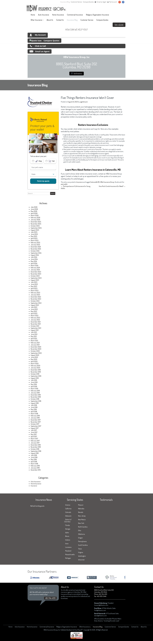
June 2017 (34, 432)
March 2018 (34, 414)
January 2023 (35, 295)
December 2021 (36, 322)
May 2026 (34, 211)
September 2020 (36, 353)
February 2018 (35, 416)
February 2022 (35, 318)
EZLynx (79, 630)
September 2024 (36, 253)
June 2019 (34, 382)
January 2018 (35, 418)
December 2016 (36, 445)
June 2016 (34, 457)
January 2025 (35, 245)
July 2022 (34, 307)
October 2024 (35, 251)
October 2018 (35, 399)
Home (33, 15)
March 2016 (34, 464)
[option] (46, 578)
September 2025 (36, 228)
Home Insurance (58, 15)
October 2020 (35, 351)
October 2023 (35, 276)
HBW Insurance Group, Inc (52, 630)
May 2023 (34, 286)
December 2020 (36, 347)
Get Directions (78, 73)
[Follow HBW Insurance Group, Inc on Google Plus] (119, 2)
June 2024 (34, 259)
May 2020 (34, 359)
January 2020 (35, 368)
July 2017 (34, 430)
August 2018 (35, 403)
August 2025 (35, 230)
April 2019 (34, 386)
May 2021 (34, 336)
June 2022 (34, 309)
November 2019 (36, 372)
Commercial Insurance (75, 15)
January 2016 (35, 468)
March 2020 (35, 363)
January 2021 (35, 345)
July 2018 (34, 405)
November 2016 (36, 447)
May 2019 (34, 384)
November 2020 (36, 349)
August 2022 (35, 305)
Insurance (34, 486)
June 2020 (34, 357)
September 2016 (36, 451)
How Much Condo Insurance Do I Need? (112, 186)
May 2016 (34, 459)
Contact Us (60, 20)
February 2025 (35, 243)
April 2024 (34, 263)
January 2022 (35, 320)
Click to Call (40, 46)
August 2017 (35, 428)
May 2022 (34, 311)
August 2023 (35, 280)
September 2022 (36, 303)
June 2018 (34, 407)
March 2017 (34, 439)
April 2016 (34, 461)
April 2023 (34, 288)
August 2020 (35, 355)
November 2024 (36, 249)
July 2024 (34, 257)
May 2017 (34, 434)
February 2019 (35, 391)
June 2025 (34, 234)
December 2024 (36, 247)
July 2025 (34, 232)
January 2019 (35, 393)
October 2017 (35, 424)
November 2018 (36, 397)
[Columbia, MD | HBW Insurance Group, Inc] (46, 8)
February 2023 (35, 293)
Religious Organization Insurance (97, 15)
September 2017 (36, 426)
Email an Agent (101, 2)
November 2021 (36, 324)
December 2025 (36, 222)
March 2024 (34, 265)
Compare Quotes (88, 2)
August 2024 (35, 255)
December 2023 (36, 272)
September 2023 (36, 278)
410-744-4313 (50, 598)
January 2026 (35, 220)
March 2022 (34, 316)
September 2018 (36, 401)
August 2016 (35, 453)
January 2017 (35, 443)
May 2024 (34, 261)
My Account (113, 2)
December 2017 (36, 420)
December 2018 (36, 395)
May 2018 (34, 409)
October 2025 (35, 226)
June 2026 (34, 209)
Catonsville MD (95, 182)
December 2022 (36, 297)
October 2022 (35, 301)
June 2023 (34, 284)
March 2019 (34, 388)
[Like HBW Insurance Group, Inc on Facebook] (123, 2)
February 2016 (35, 466)
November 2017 (36, 422)
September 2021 (36, 328)
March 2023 (34, 290)
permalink (64, 184)
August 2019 (35, 378)
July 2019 (34, 380)
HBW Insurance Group (107, 182)
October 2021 (35, 326)
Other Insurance (36, 20)
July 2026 (34, 207)
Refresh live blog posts (37, 506)
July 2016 (34, 455)
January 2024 (35, 270)
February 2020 (35, 366)
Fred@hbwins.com (100, 610)
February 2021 (35, 343)
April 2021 (34, 338)
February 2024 (35, 268)
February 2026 (35, 217)
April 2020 (34, 361)
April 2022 (34, 313)
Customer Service (76, 2)
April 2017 (34, 436)
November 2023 (36, 274)
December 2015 (36, 470)
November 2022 (36, 299)
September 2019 (36, 376)
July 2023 (34, 282)
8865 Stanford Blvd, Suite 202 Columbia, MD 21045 (104, 591)
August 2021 (35, 330)
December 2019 (36, 370)
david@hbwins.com (100, 616)
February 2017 (35, 441)
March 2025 (34, 240)
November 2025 (36, 224)
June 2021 (34, 334)
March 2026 (35, 215)
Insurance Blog (65, 2)
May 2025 (34, 236)
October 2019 (35, 374)
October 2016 (35, 449)
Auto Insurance (43, 15)
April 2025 (34, 238)
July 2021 (34, 332)
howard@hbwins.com (101, 605)
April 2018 (34, 411)
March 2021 (34, 341)
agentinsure (84, 102)
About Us (50, 20)
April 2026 (34, 213)
